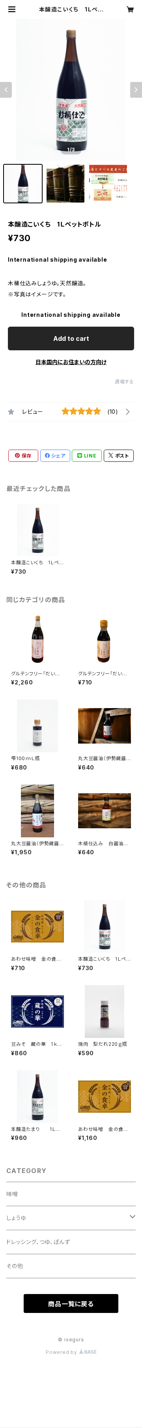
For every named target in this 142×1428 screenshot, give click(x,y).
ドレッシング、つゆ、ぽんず (38, 1241)
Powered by (62, 1352)
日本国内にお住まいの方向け (71, 362)
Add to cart (71, 338)
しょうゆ (16, 1217)
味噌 (12, 1193)
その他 (14, 1266)
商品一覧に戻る (71, 1304)
